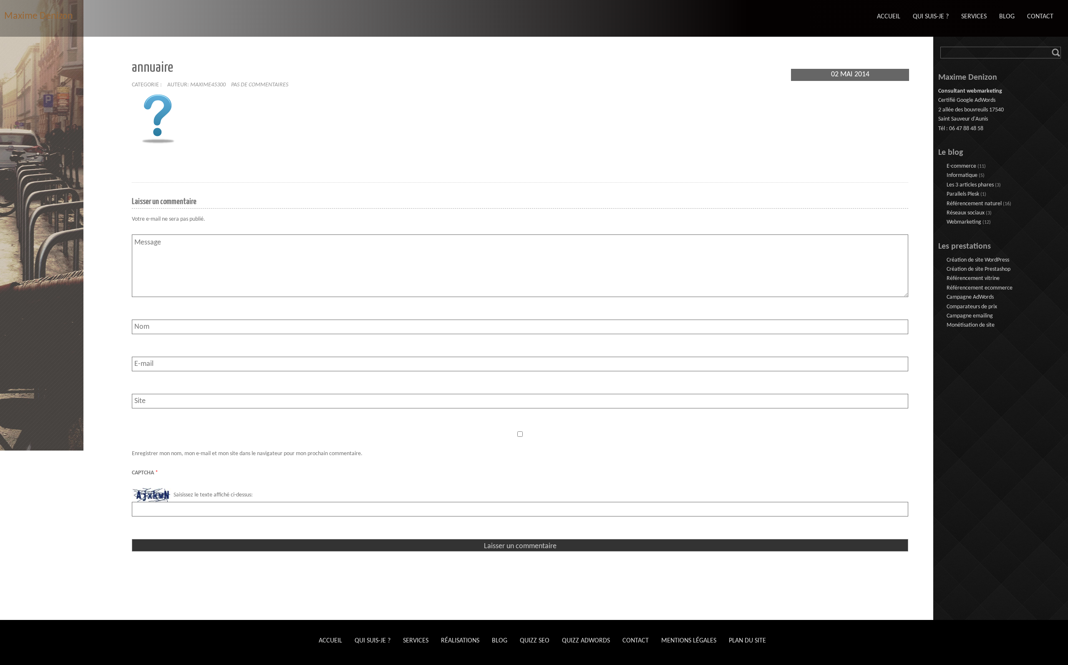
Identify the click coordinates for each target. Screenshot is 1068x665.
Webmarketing (964, 222)
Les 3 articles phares (970, 185)
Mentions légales (688, 640)
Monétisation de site (971, 325)
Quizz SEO (534, 640)
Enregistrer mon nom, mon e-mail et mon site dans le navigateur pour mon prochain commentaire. (247, 454)
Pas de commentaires (259, 85)
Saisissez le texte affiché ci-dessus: (213, 495)
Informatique (962, 175)
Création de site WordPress (978, 260)
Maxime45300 (208, 85)
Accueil (330, 640)
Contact (635, 640)
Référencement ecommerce (980, 288)
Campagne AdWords (970, 297)
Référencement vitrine (973, 278)
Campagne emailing (970, 316)
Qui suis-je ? (372, 640)
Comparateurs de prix (972, 307)
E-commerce (961, 166)
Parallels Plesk (963, 194)
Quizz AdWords (586, 640)
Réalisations (460, 640)
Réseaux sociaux (966, 213)
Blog (499, 640)
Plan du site (747, 640)
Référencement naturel (974, 204)
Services (415, 640)
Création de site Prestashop (978, 269)
